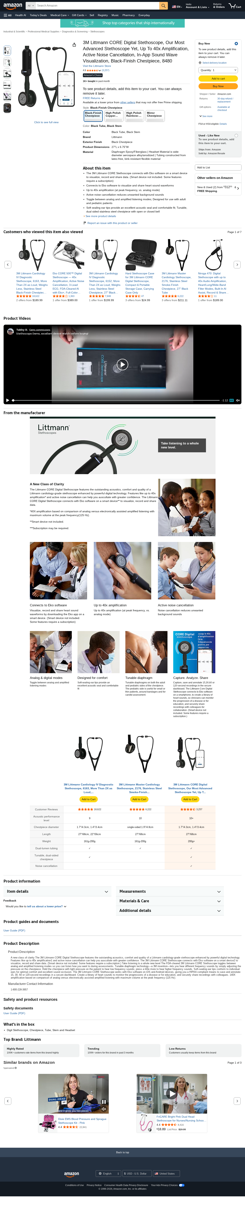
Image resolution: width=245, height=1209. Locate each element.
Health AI (20, 15)
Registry (103, 15)
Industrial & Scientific (14, 31)
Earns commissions (39, 329)
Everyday (144, 15)
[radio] (7, 50)
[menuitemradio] (231, 400)
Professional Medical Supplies (43, 31)
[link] (32, 282)
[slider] (116, 400)
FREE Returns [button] (92, 98)
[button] (7, 15)
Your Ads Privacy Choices (164, 1185)
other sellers (127, 102)
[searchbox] (97, 5)
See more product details (101, 216)
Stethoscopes (97, 31)
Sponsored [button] (8, 1068)
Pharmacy (128, 15)
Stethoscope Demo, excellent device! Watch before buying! (52, 333)
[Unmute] (238, 400)
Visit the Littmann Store (97, 65)
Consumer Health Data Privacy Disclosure (126, 1185)
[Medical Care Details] (68, 15)
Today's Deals (38, 15)
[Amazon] (13, 6)
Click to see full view (46, 122)
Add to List (203, 167)
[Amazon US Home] (71, 1175)
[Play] (7, 400)
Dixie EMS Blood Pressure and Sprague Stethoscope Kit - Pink (82, 1120)
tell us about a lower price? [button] (45, 906)
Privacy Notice (94, 1185)
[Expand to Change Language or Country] (181, 7)
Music (115, 15)
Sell (92, 15)
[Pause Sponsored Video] (104, 1102)
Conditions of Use (74, 1185)
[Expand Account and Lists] (208, 7)
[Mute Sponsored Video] (104, 1109)
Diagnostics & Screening (75, 31)
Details (223, 124)
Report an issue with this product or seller (112, 223)
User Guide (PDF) (14, 930)
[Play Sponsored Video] (172, 1093)
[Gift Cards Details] (86, 15)
